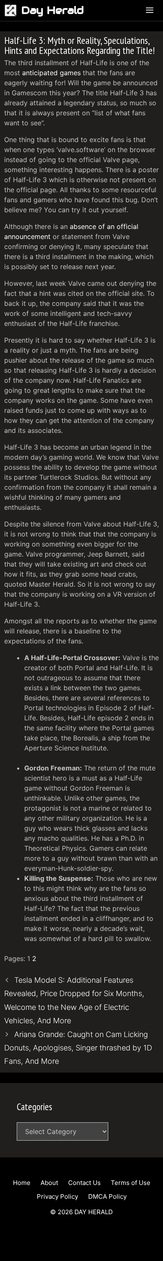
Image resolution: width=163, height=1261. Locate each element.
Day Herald (52, 10)
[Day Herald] (12, 10)
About (49, 1183)
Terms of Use (130, 1183)
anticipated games (51, 73)
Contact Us (84, 1183)
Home (22, 1183)
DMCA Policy (107, 1196)
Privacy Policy (57, 1196)
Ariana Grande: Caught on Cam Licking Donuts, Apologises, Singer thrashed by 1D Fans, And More (78, 1048)
